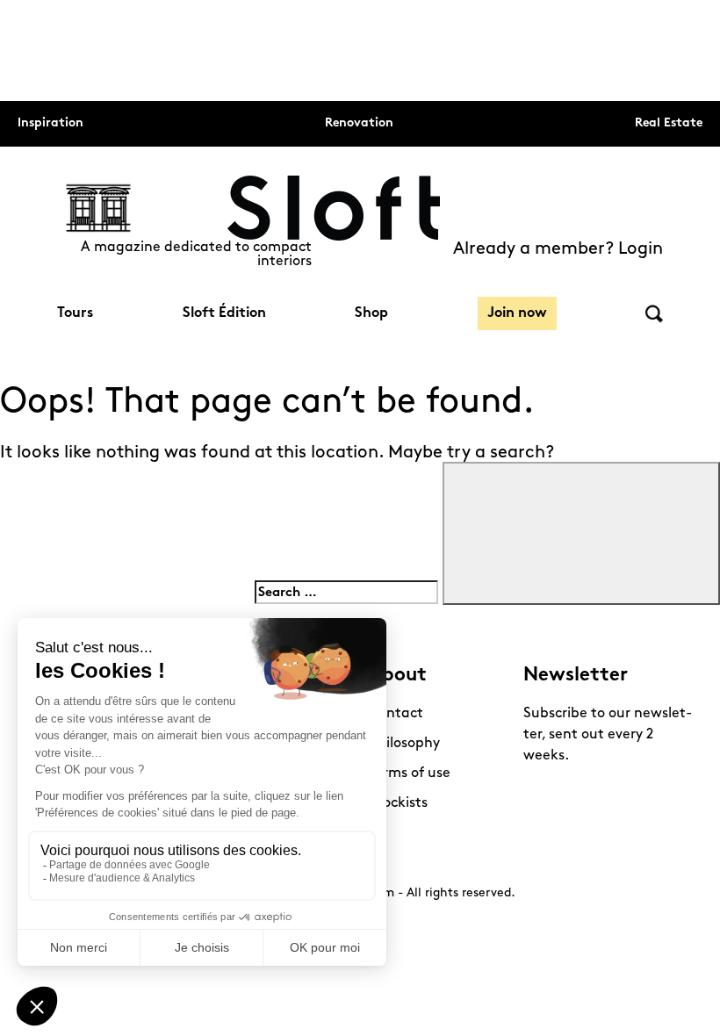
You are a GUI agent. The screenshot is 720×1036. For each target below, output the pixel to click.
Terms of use (409, 773)
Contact (396, 714)
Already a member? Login (558, 249)
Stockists (398, 803)
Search (654, 314)
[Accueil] (333, 208)
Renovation (359, 123)
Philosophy (404, 744)
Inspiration (50, 123)
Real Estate (668, 123)
